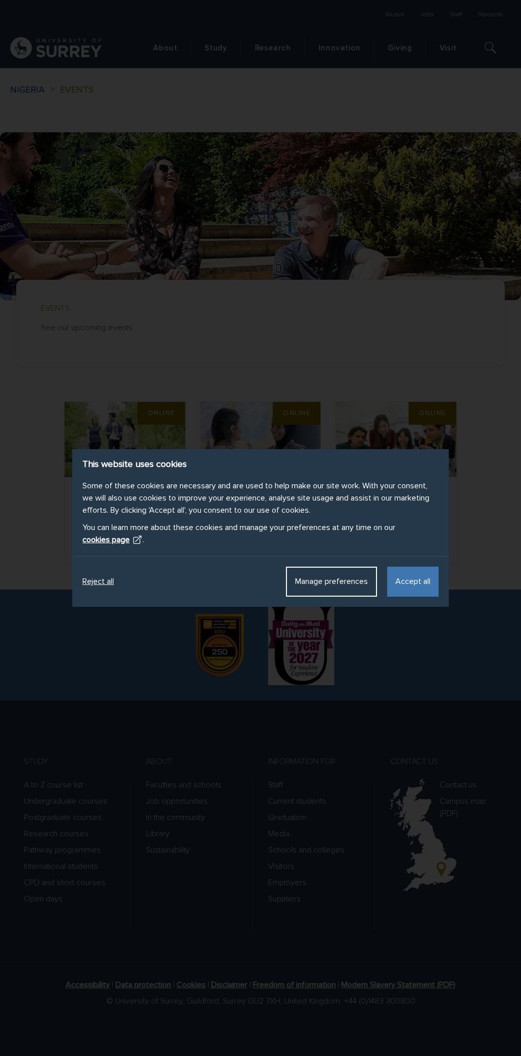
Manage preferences (331, 581)
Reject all (98, 581)
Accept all (412, 581)
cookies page (106, 540)
